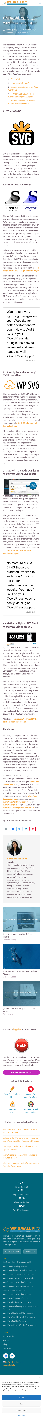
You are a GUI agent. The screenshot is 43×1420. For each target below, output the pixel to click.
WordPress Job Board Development (17, 1302)
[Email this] (6, 829)
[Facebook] (5, 1356)
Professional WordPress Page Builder (17, 1262)
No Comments (11, 36)
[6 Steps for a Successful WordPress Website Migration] (21, 946)
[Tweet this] (19, 829)
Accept (21, 1397)
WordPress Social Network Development (19, 1317)
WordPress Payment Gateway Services (18, 1286)
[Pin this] (32, 829)
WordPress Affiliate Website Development (20, 1325)
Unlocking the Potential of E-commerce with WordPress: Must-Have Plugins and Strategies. (21, 1139)
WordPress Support (12, 33)
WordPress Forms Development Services (19, 1278)
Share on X (30, 361)
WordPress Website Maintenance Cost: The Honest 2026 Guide (20, 1131)
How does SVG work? (20, 83)
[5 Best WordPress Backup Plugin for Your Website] (21, 983)
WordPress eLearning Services (15, 1266)
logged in (17, 1029)
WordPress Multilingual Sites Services (18, 1313)
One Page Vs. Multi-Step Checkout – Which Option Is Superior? (20, 1148)
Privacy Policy (21, 1415)
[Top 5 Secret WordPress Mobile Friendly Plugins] (21, 908)
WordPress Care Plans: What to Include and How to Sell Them (20, 1156)
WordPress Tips (25, 33)
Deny (21, 1404)
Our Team (7, 1349)
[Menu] (40, 3)
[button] (39, 1378)
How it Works (8, 1337)
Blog (5, 1344)
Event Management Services (14, 1290)
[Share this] (13, 829)
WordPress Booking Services (14, 1321)
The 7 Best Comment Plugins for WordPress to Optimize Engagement (21, 1164)
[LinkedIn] (12, 1356)
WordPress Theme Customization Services (19, 1270)
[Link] (15, 3)
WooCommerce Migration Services (17, 1282)
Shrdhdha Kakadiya (29, 30)
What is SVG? (16, 79)
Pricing (6, 1340)
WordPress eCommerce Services (16, 1298)
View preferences (21, 1410)
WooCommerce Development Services (18, 1274)
